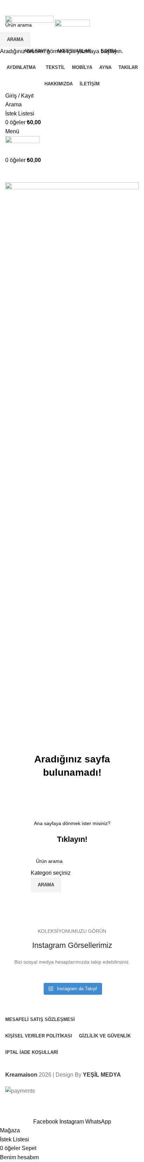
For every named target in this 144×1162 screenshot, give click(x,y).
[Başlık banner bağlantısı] (72, 581)
